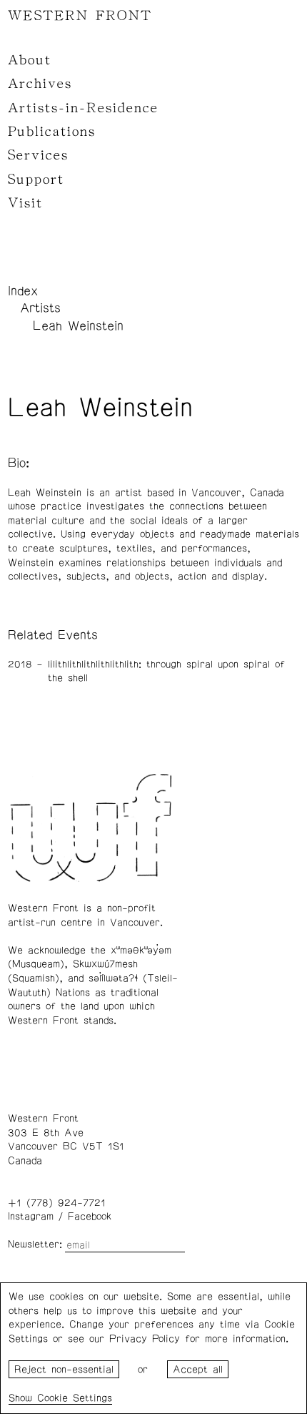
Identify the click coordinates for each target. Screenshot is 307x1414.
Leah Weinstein (78, 326)
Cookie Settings (74, 1398)
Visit (25, 203)
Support (36, 179)
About (29, 60)
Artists (40, 308)
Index (23, 291)
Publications (52, 131)
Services (38, 155)
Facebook (89, 1217)
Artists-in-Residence (83, 108)
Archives (40, 84)
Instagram (31, 1217)
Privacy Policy (144, 1339)
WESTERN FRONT (80, 16)
